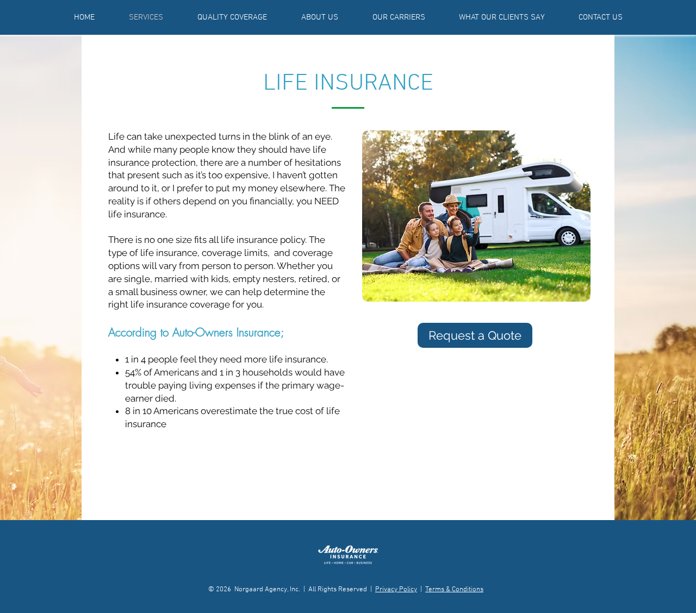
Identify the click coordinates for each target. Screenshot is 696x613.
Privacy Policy (396, 589)
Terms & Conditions (454, 589)
